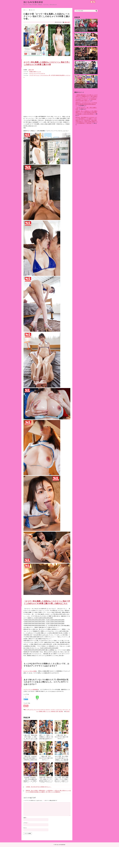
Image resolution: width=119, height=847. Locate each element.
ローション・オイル (39, 75)
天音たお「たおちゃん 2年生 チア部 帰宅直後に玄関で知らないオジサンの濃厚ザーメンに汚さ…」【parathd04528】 (85, 44)
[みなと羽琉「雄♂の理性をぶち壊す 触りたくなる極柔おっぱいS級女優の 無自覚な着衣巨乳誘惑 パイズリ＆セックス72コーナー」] (61, 748)
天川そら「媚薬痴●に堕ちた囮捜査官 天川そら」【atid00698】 (85, 58)
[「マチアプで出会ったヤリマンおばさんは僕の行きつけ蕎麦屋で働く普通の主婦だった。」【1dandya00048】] (86, 25)
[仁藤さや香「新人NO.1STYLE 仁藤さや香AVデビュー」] (61, 727)
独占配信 (62, 75)
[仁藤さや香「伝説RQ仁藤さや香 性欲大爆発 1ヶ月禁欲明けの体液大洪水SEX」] (30, 748)
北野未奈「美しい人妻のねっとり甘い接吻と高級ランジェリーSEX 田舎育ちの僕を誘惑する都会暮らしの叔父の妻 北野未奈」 (87, 113)
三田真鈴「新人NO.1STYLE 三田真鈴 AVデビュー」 (39, 786)
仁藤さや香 (67, 22)
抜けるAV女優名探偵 (33, 2)
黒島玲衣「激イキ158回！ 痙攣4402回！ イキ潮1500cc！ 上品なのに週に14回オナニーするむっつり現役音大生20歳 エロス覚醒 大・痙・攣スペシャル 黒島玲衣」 (48, 791)
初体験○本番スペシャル (35, 71)
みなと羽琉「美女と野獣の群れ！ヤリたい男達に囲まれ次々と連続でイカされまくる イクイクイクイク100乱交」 (61, 781)
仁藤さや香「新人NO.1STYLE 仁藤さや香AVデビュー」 (61, 737)
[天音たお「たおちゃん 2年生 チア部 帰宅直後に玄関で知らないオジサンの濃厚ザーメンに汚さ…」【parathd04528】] (86, 39)
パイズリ (31, 75)
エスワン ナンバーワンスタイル (37, 73)
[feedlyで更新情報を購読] (91, 2)
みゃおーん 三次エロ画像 (29, 671)
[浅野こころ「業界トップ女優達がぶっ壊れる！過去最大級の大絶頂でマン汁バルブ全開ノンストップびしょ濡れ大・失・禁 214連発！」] (46, 727)
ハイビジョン (58, 709)
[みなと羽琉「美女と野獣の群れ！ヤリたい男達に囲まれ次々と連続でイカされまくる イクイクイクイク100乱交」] (61, 769)
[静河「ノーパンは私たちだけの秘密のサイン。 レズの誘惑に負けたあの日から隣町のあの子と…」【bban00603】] (86, 67)
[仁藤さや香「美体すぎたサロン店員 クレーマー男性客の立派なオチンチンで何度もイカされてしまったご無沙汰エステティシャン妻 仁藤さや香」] (46, 769)
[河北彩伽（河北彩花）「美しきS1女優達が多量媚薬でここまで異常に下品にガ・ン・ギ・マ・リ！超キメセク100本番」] (30, 769)
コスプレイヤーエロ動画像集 (30, 689)
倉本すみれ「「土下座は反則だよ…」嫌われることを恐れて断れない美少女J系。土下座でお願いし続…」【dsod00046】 (86, 86)
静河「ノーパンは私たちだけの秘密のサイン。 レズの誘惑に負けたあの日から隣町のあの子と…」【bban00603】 (85, 72)
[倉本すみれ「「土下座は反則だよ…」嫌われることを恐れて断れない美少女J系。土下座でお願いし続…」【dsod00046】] (86, 81)
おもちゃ (46, 75)
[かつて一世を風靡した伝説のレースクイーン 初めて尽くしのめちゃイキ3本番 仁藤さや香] (46, 163)
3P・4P (51, 75)
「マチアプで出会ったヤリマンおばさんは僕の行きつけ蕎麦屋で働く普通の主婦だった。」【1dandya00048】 (85, 29)
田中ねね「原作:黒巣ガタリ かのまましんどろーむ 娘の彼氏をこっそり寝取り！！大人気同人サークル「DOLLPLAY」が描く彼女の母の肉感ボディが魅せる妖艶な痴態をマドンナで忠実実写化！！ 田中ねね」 (87, 120)
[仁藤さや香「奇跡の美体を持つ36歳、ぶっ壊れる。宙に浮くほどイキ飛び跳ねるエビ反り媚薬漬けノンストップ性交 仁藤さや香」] (30, 727)
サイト (25, 827)
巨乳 (54, 75)
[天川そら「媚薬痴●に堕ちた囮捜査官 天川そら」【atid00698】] (86, 53)
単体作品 (57, 75)
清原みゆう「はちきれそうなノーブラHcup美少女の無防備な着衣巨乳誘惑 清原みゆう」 (86, 104)
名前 (25, 817)
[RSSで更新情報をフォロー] (94, 2)
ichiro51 (68, 711)
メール (25, 822)
